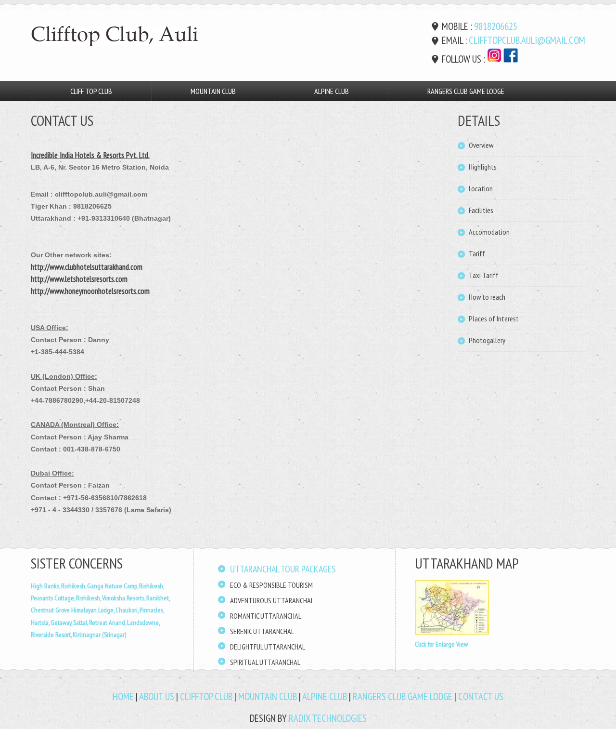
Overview (481, 145)
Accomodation (489, 232)
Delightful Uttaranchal (267, 646)
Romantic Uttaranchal (265, 616)
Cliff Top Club (91, 91)
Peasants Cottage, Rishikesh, (66, 598)
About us (156, 696)
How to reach (487, 297)
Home (123, 696)
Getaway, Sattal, (70, 622)
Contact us (480, 696)
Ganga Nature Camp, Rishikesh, (125, 586)
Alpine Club (331, 91)
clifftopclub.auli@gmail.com (527, 40)
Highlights (483, 167)
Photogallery (487, 340)
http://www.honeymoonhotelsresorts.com (90, 291)
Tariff (477, 253)
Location (481, 188)
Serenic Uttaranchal (262, 631)
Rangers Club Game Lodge (465, 91)
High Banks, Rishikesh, (59, 586)
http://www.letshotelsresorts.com (79, 279)
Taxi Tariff (484, 275)
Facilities (481, 210)
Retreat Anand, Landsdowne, (124, 622)
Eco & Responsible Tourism (271, 585)
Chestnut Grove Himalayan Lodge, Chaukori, (85, 610)
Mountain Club (213, 91)
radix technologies (328, 718)
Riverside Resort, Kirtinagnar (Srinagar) (78, 634)
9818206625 (495, 26)
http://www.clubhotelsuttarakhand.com (86, 267)
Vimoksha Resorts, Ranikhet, (135, 598)
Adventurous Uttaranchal (272, 600)
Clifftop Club (206, 696)
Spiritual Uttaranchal (265, 662)
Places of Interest (494, 318)
